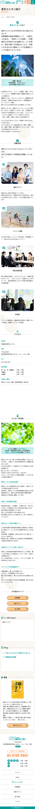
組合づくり (17, 603)
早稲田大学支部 (10, 657)
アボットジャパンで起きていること (17, 653)
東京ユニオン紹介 (17, 782)
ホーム (2, 17)
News (17, 777)
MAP (18, 746)
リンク (17, 801)
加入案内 (17, 609)
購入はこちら (17, 725)
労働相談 (17, 598)
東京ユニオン (7, 622)
